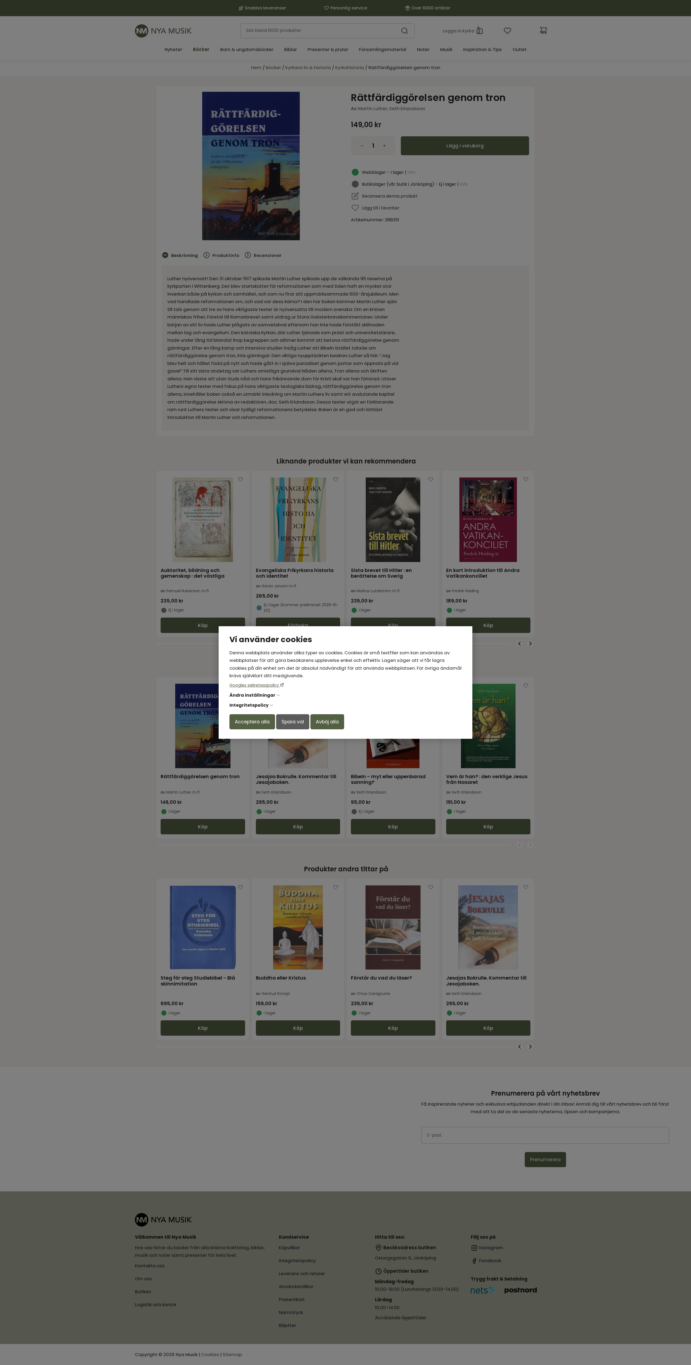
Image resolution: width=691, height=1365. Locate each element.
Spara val (293, 722)
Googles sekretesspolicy (254, 685)
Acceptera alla (252, 722)
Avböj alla (327, 722)
